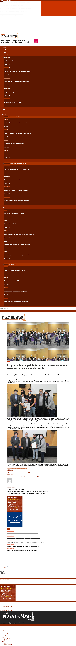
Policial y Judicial (7, 635)
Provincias (4, 52)
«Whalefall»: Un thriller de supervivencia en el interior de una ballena (11, 14)
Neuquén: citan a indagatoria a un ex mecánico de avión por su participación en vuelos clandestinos (23, 476)
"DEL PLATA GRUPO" (35, 624)
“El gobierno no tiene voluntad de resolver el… (14, 143)
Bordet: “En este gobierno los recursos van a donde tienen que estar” (18, 472)
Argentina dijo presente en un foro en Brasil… (14, 213)
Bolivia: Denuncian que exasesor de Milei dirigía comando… (17, 81)
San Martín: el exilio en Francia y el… (12, 179)
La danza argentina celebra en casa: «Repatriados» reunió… (17, 169)
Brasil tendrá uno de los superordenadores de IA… (15, 60)
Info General (6, 634)
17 (0, 573)
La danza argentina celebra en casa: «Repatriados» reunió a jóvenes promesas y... (25, 542)
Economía (4, 111)
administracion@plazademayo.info (10, 623)
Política (3, 109)
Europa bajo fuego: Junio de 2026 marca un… (14, 280)
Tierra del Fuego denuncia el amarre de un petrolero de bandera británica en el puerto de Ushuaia (21, 582)
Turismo (3, 207)
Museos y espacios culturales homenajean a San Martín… (17, 200)
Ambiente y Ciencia (6, 261)
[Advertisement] (38, 24)
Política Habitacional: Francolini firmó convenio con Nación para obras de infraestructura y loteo (26, 493)
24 (0, 574)
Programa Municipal (17, 468)
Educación (6, 119)
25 (1, 574)
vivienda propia (24, 468)
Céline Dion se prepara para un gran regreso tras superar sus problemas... (23, 538)
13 (3, 572)
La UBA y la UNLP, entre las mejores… (12, 154)
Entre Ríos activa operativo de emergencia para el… (15, 291)
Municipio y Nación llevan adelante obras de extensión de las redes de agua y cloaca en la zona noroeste (27, 491)
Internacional (5, 54)
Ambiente (6, 266)
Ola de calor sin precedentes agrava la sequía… (14, 270)
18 (1, 573)
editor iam (8, 485)
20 (3, 573)
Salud (5, 636)
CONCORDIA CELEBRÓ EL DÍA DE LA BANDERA (16, 489)
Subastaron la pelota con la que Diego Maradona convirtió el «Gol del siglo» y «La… (13, 12)
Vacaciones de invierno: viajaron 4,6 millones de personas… (17, 244)
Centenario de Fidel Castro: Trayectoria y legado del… (16, 190)
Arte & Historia (7, 165)
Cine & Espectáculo (10, 531)
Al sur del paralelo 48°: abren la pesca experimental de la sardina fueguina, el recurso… (14, 9)
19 (2, 573)
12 (2, 572)
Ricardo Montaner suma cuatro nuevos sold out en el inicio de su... (22, 550)
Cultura (3, 160)
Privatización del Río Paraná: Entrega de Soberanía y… (16, 301)
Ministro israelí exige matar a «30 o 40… (13, 102)
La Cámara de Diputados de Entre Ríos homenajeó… (15, 122)
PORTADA (4, 47)
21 (4, 573)
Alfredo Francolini (10, 468)
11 (1, 572)
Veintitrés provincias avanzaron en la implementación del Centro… (19, 234)
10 (0, 572)
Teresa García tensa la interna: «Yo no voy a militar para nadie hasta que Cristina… (13, 15)
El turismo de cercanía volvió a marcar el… (13, 223)
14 (4, 572)
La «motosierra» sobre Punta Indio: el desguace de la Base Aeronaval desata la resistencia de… (15, 8)
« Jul (1, 577)
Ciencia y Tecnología (8, 644)
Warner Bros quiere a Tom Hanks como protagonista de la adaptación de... (23, 546)
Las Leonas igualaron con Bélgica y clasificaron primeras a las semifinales (12, 5)
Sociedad (4, 114)
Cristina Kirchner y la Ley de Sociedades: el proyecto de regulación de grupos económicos (15, 2)
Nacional (4, 49)
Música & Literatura (10, 536)
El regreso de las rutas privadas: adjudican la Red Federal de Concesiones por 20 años (14, 11)
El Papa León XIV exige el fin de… (11, 92)
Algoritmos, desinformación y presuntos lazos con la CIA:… (17, 71)
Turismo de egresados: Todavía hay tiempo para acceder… (17, 255)
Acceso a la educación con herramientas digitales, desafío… (17, 133)
